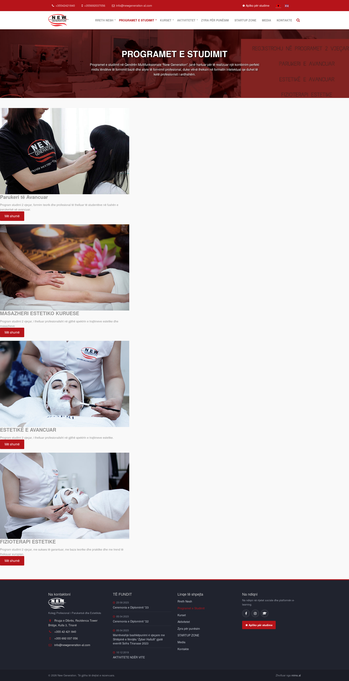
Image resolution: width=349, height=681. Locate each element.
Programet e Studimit (136, 20)
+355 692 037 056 (66, 638)
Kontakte (284, 20)
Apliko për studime (257, 5)
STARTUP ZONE (245, 20)
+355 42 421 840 (65, 632)
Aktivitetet (186, 20)
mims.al (296, 675)
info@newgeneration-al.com (134, 5)
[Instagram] (255, 613)
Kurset (165, 20)
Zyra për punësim (215, 20)
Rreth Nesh (104, 20)
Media (266, 20)
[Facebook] (246, 613)
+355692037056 (94, 5)
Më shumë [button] (12, 216)
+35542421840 (65, 5)
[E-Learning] (264, 613)
